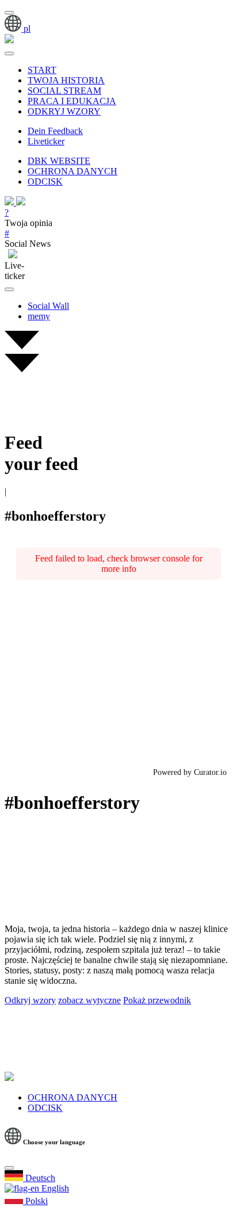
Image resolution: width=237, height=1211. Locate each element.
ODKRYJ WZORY (64, 111)
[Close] (9, 1168)
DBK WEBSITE (59, 161)
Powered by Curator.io (190, 772)
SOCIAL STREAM (64, 90)
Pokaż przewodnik (157, 1000)
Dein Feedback (55, 131)
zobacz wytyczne (89, 1000)
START (42, 70)
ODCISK (45, 181)
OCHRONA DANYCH (72, 171)
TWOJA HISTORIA (66, 80)
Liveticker (46, 141)
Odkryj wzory (30, 1000)
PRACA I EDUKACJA (72, 101)
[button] (17, 28)
